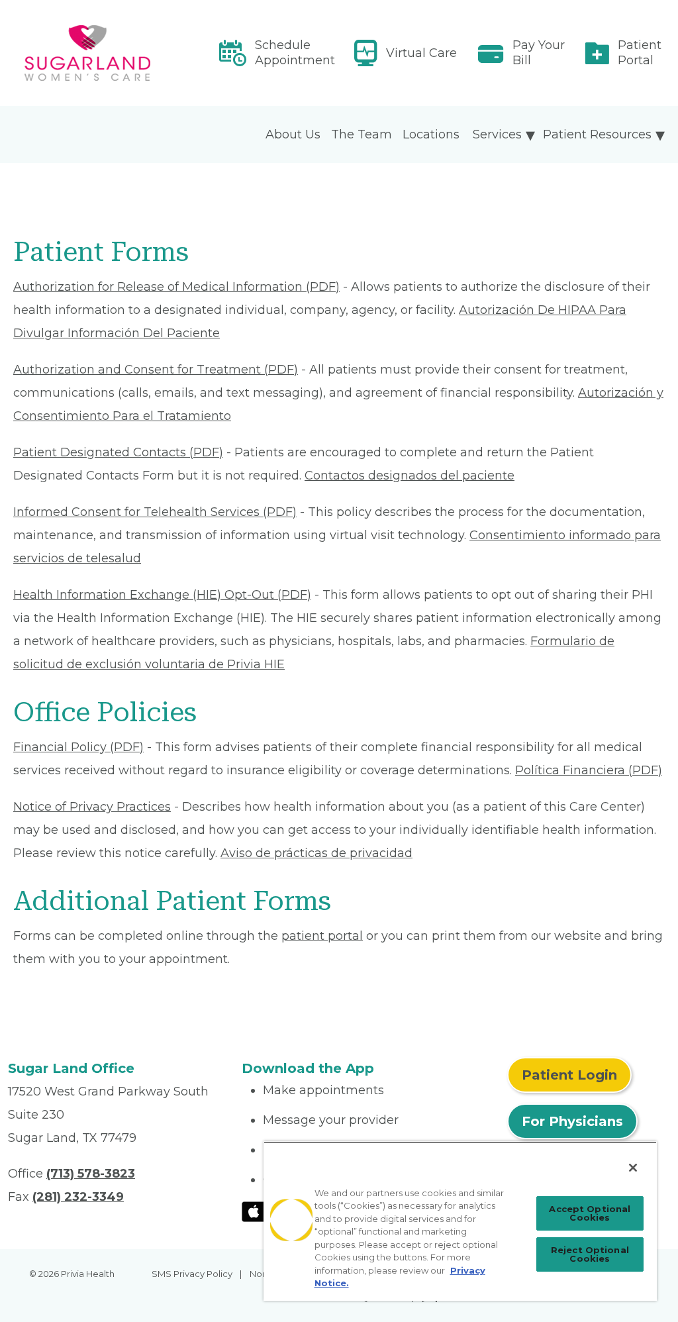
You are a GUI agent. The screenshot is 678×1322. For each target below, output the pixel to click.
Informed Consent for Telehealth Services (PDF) (155, 512)
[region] (460, 1221)
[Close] (633, 1167)
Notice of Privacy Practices (92, 806)
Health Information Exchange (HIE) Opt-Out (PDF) (162, 594)
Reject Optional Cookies (590, 1254)
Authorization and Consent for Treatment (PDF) (155, 369)
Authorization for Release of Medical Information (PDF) (176, 287)
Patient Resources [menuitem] (597, 134)
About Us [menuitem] (293, 134)
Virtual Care (421, 53)
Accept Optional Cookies (589, 1213)
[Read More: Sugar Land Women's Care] (116, 53)
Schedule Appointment (295, 53)
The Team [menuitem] (361, 134)
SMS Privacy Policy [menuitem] (192, 1273)
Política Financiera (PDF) (588, 770)
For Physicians (572, 1121)
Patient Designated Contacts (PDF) (118, 452)
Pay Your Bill (538, 53)
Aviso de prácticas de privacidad (316, 853)
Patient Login (569, 1075)
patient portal (322, 936)
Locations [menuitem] (431, 134)
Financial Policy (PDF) (78, 747)
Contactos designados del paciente (409, 475)
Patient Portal (639, 53)
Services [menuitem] (497, 134)
